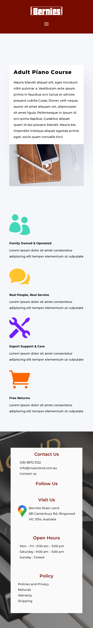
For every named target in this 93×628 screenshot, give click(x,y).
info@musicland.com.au (38, 468)
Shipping (25, 601)
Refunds (24, 590)
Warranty (25, 595)
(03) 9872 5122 (30, 462)
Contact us (28, 474)
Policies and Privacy (33, 584)
